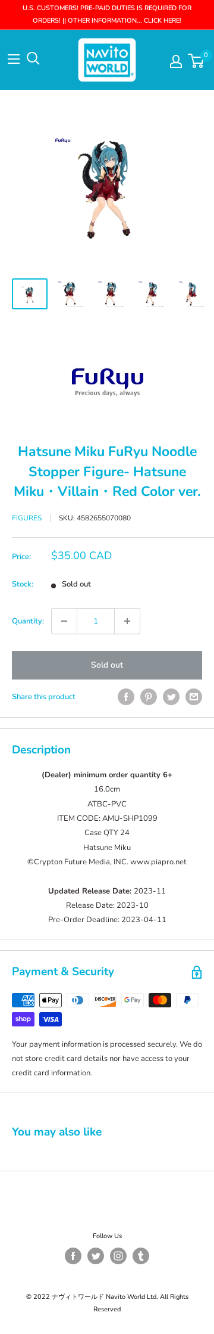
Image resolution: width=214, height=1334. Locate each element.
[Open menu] (14, 59)
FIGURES (27, 518)
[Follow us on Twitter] (95, 1256)
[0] (196, 61)
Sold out (107, 665)
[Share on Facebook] (126, 696)
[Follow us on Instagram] (118, 1256)
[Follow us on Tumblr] (141, 1256)
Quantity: (28, 621)
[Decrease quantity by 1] (64, 621)
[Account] (176, 61)
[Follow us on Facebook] (73, 1256)
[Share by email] (193, 696)
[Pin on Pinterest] (148, 696)
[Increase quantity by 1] (127, 621)
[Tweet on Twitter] (171, 696)
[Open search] (33, 58)
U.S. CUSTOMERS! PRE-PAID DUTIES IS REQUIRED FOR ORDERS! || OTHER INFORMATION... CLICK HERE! (107, 14)
